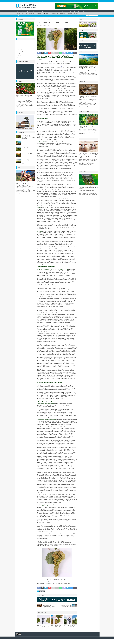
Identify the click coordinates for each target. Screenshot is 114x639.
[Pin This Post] (49, 53)
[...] (28, 106)
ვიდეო (19, 167)
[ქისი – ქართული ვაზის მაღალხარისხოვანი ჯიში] (57, 619)
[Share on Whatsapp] (60, 53)
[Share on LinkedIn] (46, 53)
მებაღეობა (18, 13)
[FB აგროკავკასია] (98, 1)
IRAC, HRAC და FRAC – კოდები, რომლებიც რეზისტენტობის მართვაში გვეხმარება (88, 187)
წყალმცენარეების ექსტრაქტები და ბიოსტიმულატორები (26, 142)
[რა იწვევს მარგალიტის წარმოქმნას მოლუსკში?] (88, 89)
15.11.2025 (40, 25)
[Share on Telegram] (68, 53)
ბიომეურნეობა (21, 132)
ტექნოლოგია (83, 51)
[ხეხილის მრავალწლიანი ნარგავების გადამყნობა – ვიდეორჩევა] (25, 175)
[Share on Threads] (75, 53)
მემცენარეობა (31, 13)
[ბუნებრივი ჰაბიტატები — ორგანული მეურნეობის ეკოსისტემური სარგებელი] (18, 149)
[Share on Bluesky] (71, 53)
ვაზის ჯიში (42, 591)
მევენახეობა (39, 13)
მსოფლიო (82, 139)
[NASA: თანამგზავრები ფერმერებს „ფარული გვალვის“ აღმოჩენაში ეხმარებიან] (88, 59)
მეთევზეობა (70, 13)
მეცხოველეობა (55, 13)
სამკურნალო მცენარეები (85, 111)
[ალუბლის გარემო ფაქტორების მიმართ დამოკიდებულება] (25, 88)
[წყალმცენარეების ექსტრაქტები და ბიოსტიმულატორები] (18, 143)
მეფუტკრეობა (62, 13)
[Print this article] (57, 53)
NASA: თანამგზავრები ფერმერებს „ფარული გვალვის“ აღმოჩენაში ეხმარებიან (87, 67)
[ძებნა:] (92, 15)
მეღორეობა (76, 13)
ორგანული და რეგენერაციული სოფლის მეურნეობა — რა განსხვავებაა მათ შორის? (28, 154)
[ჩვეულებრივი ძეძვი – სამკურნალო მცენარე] (88, 119)
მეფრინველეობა (47, 13)
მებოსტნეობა (24, 13)
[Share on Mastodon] (64, 53)
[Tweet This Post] (42, 53)
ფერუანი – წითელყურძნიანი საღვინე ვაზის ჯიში (43, 627)
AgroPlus (82, 81)
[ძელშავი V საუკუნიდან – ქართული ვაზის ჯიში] (70, 619)
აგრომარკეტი (83, 171)
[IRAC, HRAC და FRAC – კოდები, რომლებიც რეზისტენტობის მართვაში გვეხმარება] (88, 179)
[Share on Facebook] (38, 53)
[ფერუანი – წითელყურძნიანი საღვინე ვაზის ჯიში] (43, 619)
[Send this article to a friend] (53, 53)
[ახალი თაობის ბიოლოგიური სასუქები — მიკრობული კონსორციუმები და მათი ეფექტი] (18, 161)
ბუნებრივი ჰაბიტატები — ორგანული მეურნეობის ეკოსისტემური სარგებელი (27, 148)
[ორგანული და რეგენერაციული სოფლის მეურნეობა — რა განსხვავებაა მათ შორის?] (18, 155)
